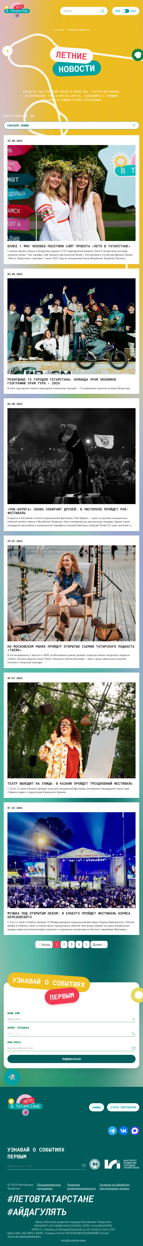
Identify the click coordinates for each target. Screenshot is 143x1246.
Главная (59, 29)
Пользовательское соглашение (49, 1186)
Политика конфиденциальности (81, 1186)
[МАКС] (134, 1133)
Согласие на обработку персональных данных (114, 1186)
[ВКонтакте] (123, 1133)
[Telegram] (112, 1133)
